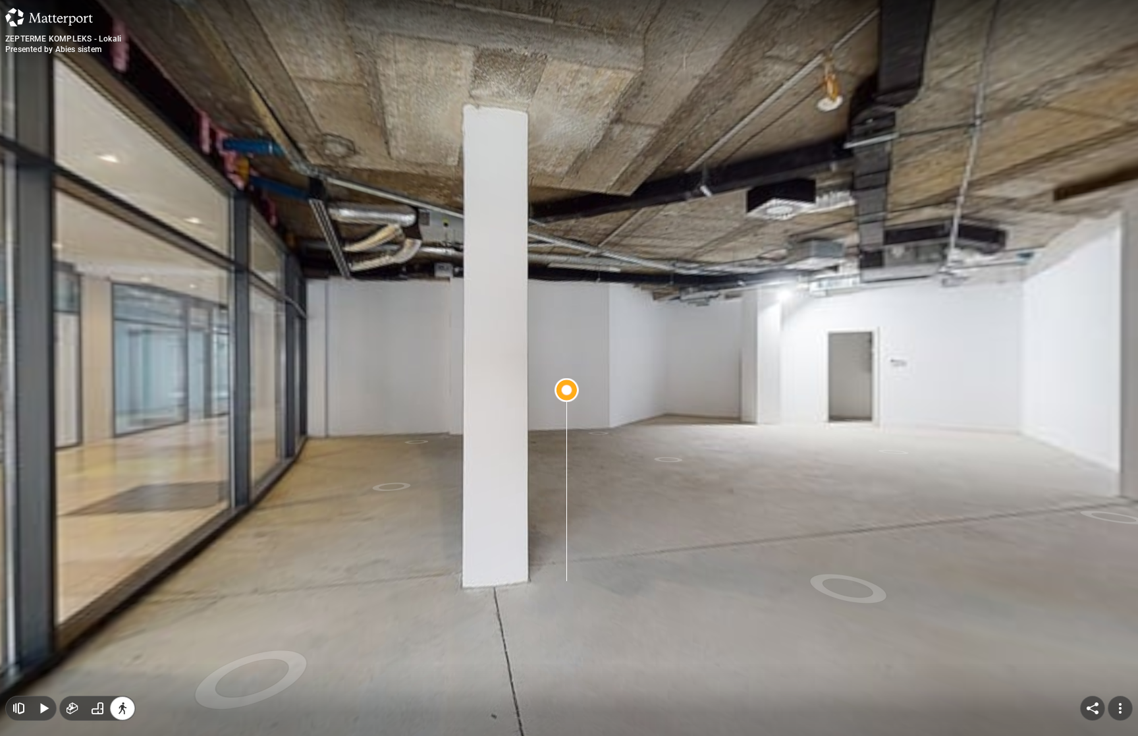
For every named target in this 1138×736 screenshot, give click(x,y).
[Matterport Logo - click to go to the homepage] (49, 17)
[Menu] (1120, 708)
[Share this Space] (1092, 708)
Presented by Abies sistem (53, 49)
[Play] (43, 708)
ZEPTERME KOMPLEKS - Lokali (63, 38)
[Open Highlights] (18, 708)
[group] (97, 708)
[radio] (72, 708)
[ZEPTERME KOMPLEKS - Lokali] (569, 368)
